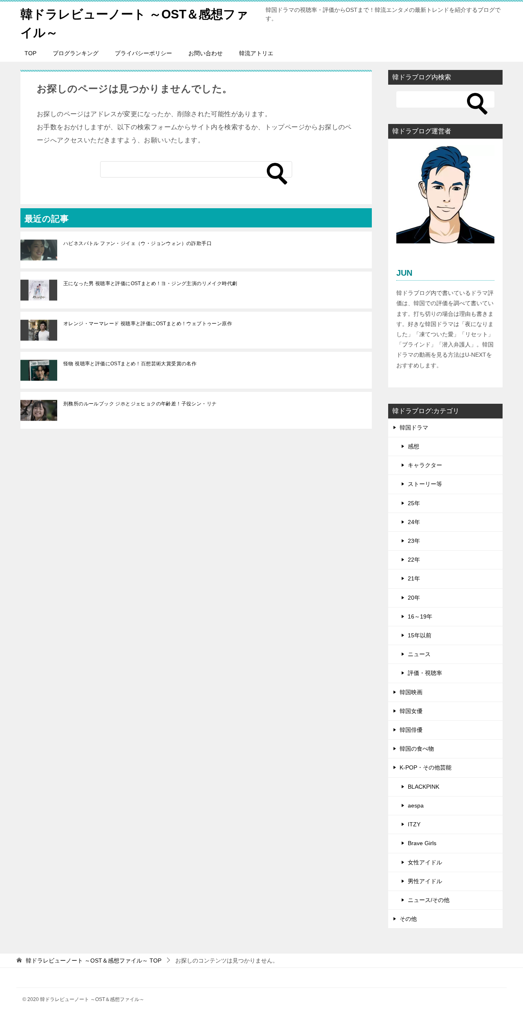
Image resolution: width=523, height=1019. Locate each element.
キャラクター (425, 465)
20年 (414, 597)
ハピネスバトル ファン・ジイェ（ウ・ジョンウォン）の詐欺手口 (137, 243)
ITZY (414, 824)
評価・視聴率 (425, 673)
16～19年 (420, 616)
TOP (30, 53)
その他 (408, 919)
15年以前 (419, 635)
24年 (414, 522)
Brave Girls (422, 843)
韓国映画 (411, 692)
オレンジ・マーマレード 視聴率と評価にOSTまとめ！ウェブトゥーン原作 (147, 323)
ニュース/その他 (428, 900)
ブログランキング (75, 53)
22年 (414, 559)
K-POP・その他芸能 (425, 767)
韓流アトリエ (256, 53)
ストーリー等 (425, 484)
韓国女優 (411, 711)
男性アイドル (425, 881)
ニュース (419, 654)
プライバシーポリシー (143, 53)
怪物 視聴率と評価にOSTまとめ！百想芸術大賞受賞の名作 (130, 364)
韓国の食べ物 (417, 748)
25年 (414, 503)
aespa (416, 805)
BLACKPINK (423, 786)
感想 (413, 446)
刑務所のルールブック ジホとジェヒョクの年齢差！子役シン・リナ (140, 404)
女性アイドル (425, 862)
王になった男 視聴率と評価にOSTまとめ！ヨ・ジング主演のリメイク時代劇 (150, 283)
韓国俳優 (411, 730)
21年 (414, 578)
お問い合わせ (205, 53)
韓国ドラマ (414, 427)
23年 (414, 541)
